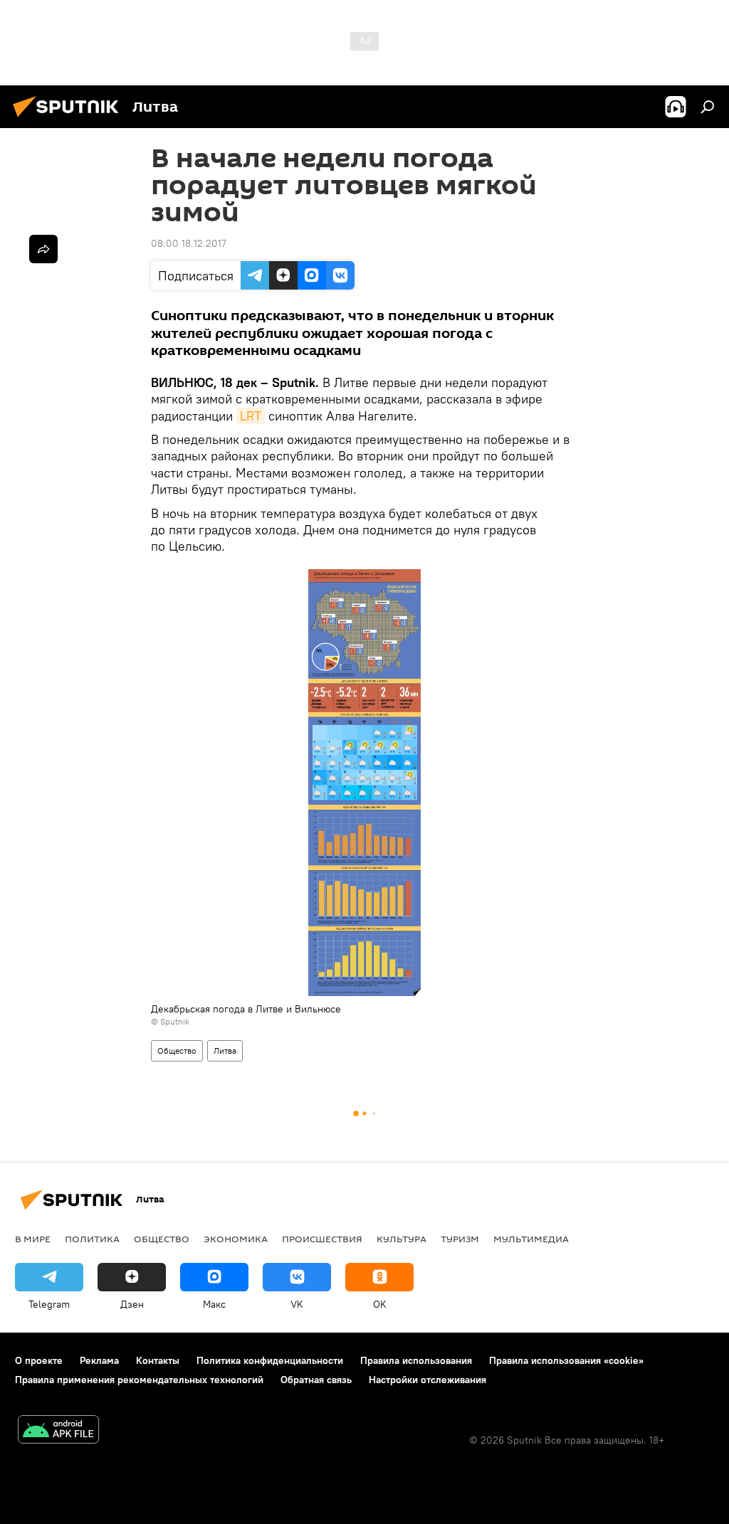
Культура (401, 1238)
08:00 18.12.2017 (188, 243)
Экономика (236, 1238)
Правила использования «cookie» (566, 1360)
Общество (176, 1050)
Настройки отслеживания (427, 1379)
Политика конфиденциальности (269, 1360)
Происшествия (322, 1238)
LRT (250, 416)
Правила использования (416, 1360)
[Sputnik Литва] (69, 118)
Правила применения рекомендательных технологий (139, 1379)
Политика (92, 1238)
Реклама (99, 1360)
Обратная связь (316, 1379)
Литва (225, 1050)
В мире (33, 1238)
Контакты (157, 1360)
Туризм (460, 1238)
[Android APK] (58, 1431)
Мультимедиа (531, 1238)
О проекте (39, 1360)
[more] (43, 249)
